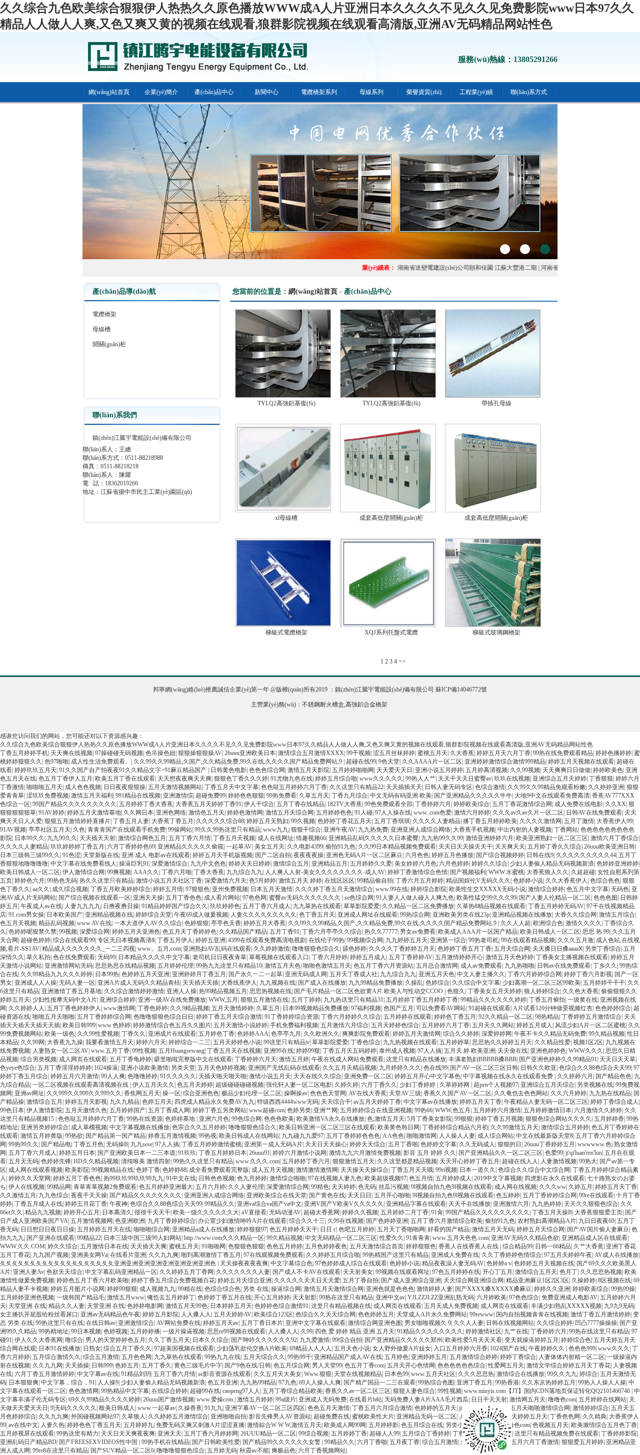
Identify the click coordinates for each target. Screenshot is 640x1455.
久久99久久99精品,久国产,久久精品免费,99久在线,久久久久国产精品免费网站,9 (239, 761)
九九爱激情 (315, 1339)
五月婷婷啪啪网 (353, 770)
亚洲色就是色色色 (390, 1288)
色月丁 (569, 1271)
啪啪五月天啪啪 (53, 1016)
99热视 (207, 1135)
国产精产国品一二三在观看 (380, 1382)
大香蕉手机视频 (474, 829)
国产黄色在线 (327, 1195)
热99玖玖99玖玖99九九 (134, 1178)
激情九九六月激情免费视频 (365, 1152)
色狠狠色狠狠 (246, 1246)
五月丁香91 (285, 931)
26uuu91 (259, 1152)
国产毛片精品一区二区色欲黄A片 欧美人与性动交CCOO (369, 991)
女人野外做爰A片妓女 (401, 1348)
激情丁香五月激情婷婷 (600, 1314)
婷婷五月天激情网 (416, 1033)
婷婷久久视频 (360, 1212)
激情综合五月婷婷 (565, 1127)
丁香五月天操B (552, 1212)
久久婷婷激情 (272, 948)
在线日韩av (101, 1322)
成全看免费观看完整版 (219, 1169)
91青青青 (418, 1237)
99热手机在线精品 (166, 1441)
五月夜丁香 (405, 1441)
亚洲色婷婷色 (548, 1050)
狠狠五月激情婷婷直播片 (77, 821)
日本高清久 (117, 1212)
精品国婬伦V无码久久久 (478, 880)
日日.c (328, 1229)
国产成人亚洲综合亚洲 (411, 1280)
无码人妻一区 (77, 982)
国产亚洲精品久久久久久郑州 (403, 1339)
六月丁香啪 (372, 1441)
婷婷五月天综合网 (540, 1229)
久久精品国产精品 (243, 931)
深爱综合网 (95, 931)
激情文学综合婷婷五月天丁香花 (568, 1365)
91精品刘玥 (136, 1373)
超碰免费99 (211, 795)
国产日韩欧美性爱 (216, 1441)
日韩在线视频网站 (510, 1322)
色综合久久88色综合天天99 (595, 1067)
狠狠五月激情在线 (264, 999)
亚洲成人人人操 (35, 982)
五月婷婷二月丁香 (404, 1212)
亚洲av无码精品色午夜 (110, 1314)
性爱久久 (392, 1237)
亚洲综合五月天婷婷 (559, 778)
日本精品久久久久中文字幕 (154, 957)
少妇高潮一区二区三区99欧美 (541, 982)
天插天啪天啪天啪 (222, 1076)
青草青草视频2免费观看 (105, 1186)
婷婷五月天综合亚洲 (245, 1280)
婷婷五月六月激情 (74, 1076)
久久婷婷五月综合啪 (333, 1254)
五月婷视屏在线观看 (27, 1433)
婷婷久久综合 (490, 863)
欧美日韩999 (79, 1025)
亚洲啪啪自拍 (228, 1416)
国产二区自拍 (273, 855)
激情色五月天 (206, 812)
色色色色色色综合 (462, 1365)
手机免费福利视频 (294, 1025)
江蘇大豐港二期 (497, 267)
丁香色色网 (565, 1416)
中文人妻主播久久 (481, 974)
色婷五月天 (157, 1101)
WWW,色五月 (452, 1110)
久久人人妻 (469, 1322)
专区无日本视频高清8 (126, 940)
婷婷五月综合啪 (336, 778)
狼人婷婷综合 (542, 991)
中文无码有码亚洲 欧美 (401, 795)
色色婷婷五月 (376, 1314)
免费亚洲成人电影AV (570, 1297)
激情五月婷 (294, 1059)
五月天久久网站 (493, 1025)
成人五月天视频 (273, 1169)
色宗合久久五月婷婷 (199, 1127)
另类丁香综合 (603, 948)
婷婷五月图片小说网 (77, 1288)
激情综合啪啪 (288, 1178)
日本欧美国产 (64, 914)
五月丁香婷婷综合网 (104, 1016)
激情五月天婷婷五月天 (518, 1416)
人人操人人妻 (457, 1135)
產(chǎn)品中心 (214, 92)
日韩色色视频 (216, 1178)
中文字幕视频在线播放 (140, 1127)
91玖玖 (187, 1152)
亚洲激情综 (178, 795)
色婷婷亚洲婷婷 (617, 863)
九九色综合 (53, 1195)
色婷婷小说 (528, 880)
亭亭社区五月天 (49, 829)
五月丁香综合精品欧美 (292, 1390)
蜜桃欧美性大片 (373, 1416)
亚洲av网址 (29, 1093)
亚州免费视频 (230, 889)
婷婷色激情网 (245, 812)
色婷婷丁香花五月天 (345, 821)
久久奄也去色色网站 (521, 1093)
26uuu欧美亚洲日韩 (609, 846)
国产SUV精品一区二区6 (122, 1450)
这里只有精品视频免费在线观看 (556, 1433)
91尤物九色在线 (291, 778)
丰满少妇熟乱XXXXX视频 (566, 1305)
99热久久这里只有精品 (203, 1161)
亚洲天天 (170, 1433)
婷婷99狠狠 (122, 1288)
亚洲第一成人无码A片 (273, 1144)
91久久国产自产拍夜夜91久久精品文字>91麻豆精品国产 (133, 770)
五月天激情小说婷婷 (241, 1025)
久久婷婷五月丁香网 (187, 1271)
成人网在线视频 (515, 1186)
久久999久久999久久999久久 (84, 1093)
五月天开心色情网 (411, 1365)
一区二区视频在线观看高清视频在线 (81, 1084)
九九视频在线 (278, 982)
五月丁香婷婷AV (410, 957)
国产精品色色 (614, 1076)
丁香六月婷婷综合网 (535, 974)
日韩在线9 (540, 855)
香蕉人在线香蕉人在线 (469, 1246)
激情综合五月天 (536, 1271)
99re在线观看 (596, 1195)
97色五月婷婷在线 (456, 1271)
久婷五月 (580, 1186)
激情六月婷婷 (472, 812)
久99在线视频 (346, 1220)
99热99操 (623, 1288)
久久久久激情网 (541, 821)
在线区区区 (339, 880)
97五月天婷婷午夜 (568, 1254)
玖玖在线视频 (512, 778)
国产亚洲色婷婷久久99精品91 (558, 1059)
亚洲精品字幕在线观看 (416, 1203)
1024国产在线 (508, 1348)
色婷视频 (116, 1331)
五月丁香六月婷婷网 (211, 1433)
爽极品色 (284, 1450)
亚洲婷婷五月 (429, 1356)
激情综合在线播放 (520, 1373)
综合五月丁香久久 (128, 1348)
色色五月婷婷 (284, 1246)
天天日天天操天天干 (465, 846)
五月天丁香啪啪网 (401, 1229)
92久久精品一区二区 (505, 1016)
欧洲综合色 (548, 923)
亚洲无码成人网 (306, 974)
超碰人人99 (385, 1433)
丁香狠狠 (601, 778)
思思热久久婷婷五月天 (502, 1042)
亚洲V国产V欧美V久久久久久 (344, 1203)
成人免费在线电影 (578, 804)
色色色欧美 (279, 1118)
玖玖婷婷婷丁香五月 (77, 846)
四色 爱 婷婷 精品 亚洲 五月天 (354, 1331)
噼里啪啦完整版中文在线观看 (193, 1059)
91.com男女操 (26, 914)
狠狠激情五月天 (353, 1161)
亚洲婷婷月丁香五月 (199, 974)
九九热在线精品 (610, 1093)
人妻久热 (52, 1424)
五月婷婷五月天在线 (104, 1229)
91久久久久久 (178, 1076)
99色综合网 (247, 1118)
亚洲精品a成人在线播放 (203, 1229)
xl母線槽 (286, 517)
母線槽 (101, 329)
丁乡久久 (605, 965)
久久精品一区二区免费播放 (418, 906)
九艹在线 (516, 1331)
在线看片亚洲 (128, 1254)
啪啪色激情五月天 (327, 965)
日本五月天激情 (271, 889)
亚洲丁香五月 (474, 1382)
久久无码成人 (477, 1144)
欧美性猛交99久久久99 (486, 897)
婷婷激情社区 (484, 1331)
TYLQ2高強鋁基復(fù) (287, 403)
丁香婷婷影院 (619, 1433)
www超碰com (266, 1110)
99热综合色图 (436, 1382)
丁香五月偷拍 (547, 999)
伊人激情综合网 (83, 872)
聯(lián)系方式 (528, 92)
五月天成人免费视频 (451, 1305)
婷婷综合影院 (428, 889)
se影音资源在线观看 (224, 1373)
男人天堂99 (327, 1365)
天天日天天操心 (326, 1144)
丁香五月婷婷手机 (24, 753)
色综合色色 (605, 880)
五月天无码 (23, 1161)
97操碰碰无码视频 (119, 753)
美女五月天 (269, 846)
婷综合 (589, 1373)
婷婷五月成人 (368, 957)
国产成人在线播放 (322, 982)
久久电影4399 (305, 846)
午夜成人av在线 (41, 906)
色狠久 (456, 991)
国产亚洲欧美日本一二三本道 (137, 1152)
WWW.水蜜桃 (506, 872)
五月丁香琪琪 (392, 821)
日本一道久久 (478, 1169)
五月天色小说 (352, 1348)
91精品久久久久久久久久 (430, 1331)
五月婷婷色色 (334, 812)
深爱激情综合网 (287, 1186)
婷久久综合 (63, 1246)
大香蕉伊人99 (614, 821)
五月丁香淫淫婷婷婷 (65, 1067)
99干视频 (358, 753)
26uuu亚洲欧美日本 (250, 753)
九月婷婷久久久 (400, 1067)
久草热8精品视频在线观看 (491, 906)
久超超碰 (583, 872)
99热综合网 (415, 914)
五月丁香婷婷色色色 (353, 1135)
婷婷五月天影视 (86, 1101)
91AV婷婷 (51, 812)
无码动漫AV (285, 1212)
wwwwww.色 (595, 1144)
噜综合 (74, 1339)
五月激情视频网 (91, 1220)
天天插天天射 (98, 838)
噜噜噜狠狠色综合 (180, 1450)
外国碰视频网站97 (95, 1416)
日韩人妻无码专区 (448, 787)
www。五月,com (159, 948)
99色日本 (12, 1110)
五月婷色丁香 (216, 1033)
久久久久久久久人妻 (243, 1271)
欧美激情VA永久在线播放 (330, 1118)
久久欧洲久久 (322, 1033)
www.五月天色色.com (460, 1237)
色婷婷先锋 (56, 1161)
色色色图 (606, 897)
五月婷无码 (222, 1450)
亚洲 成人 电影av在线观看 (156, 855)
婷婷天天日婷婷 (249, 863)
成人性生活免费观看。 (101, 761)
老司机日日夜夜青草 (219, 957)
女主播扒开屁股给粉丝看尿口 (39, 1314)
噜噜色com (562, 1399)
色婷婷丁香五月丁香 (465, 948)
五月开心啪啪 (392, 1195)
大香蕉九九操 (65, 1042)
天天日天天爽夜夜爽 (128, 1433)
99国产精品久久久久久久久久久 (74, 804)
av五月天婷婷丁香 (377, 1101)
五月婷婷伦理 (176, 965)
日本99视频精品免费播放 (315, 1008)
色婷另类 (299, 1110)
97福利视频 (366, 1008)
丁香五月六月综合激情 (382, 1407)
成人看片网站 (222, 897)
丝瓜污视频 (393, 1186)
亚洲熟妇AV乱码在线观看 (217, 948)
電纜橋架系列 (319, 92)
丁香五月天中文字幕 (231, 787)
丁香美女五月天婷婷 (495, 991)
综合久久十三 (307, 1220)
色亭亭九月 (286, 1033)
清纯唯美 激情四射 (145, 1161)
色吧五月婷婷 (356, 1229)
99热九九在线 (222, 1356)
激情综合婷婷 (546, 889)
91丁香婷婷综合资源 (291, 1016)
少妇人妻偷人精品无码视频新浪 (552, 863)
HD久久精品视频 (96, 1161)
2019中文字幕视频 (498, 1178)
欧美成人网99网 (345, 1424)
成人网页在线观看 (83, 1059)
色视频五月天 (550, 1424)
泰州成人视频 (397, 1050)
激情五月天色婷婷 (510, 957)
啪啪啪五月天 (44, 787)
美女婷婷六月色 (415, 863)
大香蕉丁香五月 (173, 821)
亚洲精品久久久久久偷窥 (191, 846)
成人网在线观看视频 (35, 1169)
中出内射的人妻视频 (525, 829)
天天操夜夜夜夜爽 (244, 1263)
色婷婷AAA (252, 1033)
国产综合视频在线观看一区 (94, 897)
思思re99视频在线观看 (236, 1331)
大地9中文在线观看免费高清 (552, 795)
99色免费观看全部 (388, 804)
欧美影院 (77, 1169)
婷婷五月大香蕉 (265, 923)
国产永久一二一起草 (255, 974)
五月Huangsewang (181, 1050)
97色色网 (254, 897)
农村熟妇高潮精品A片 (547, 1220)
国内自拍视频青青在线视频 (532, 1314)
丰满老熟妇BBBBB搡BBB (482, 1059)
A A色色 (393, 1135)
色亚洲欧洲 (130, 1220)
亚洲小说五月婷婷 (439, 770)
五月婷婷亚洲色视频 (27, 1297)
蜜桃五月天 (433, 753)
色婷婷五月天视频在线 (544, 1263)
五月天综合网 (512, 948)
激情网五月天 (528, 1399)
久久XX (615, 804)
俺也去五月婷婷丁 (171, 1297)
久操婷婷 (584, 1280)
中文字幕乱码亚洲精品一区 (121, 1271)
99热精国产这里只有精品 (395, 1254)
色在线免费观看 (74, 957)
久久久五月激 (576, 940)
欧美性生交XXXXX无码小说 (487, 889)
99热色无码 (62, 880)
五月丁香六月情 (189, 838)
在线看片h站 (365, 1399)
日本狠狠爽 (23, 1382)
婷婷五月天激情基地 (94, 812)
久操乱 (414, 982)
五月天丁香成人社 (354, 974)
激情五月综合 (617, 914)
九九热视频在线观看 (410, 1042)
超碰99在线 (205, 1390)
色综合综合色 (222, 1288)
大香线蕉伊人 (239, 982)
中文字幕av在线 (97, 1373)
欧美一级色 (59, 1033)
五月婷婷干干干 (604, 982)
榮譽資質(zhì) (424, 92)
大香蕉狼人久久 (547, 872)
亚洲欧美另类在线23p (461, 914)
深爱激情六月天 (225, 880)
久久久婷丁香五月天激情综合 (334, 889)
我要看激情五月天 (110, 1042)
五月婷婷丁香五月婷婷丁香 (422, 999)
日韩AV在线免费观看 (594, 812)
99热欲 (74, 1135)
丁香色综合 (365, 1042)
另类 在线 (255, 1288)
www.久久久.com (258, 1161)
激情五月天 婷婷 (300, 880)
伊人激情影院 (44, 1110)
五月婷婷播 (145, 1331)
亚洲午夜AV (340, 829)
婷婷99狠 (308, 1050)
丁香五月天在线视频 (234, 1050)
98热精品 (547, 1016)
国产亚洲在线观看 (50, 1237)
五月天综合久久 (264, 1356)
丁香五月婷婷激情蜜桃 (212, 1144)
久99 (306, 1331)
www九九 (275, 829)
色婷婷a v (499, 1263)
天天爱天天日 (394, 770)
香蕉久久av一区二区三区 (357, 1390)
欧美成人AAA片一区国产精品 (478, 931)
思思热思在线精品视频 (125, 965)
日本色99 (396, 1373)
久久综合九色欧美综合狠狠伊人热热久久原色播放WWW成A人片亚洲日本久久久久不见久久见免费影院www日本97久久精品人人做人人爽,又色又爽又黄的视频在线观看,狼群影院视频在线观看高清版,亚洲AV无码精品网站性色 (296, 744)
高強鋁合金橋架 (367, 704)
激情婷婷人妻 (434, 1288)
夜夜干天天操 (89, 1195)
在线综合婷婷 (170, 1390)
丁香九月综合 (350, 795)
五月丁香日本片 (262, 1322)
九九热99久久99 (442, 838)
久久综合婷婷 (554, 1322)
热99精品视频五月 (223, 991)
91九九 (213, 1407)
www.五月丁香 (110, 1050)
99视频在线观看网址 (403, 1271)
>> (402, 661)
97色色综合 (524, 1297)
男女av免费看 (418, 931)
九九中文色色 (208, 863)
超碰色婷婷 (35, 940)
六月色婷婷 (454, 863)
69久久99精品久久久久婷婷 (104, 1399)
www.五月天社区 (433, 1373)
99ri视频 (446, 1169)
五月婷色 (396, 1356)
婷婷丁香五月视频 (499, 1118)
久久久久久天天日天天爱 (307, 1280)
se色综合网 (359, 897)
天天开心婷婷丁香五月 (470, 1161)
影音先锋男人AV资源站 (280, 1416)
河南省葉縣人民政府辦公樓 (558, 267)
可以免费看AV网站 (441, 1008)
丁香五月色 (89, 1144)
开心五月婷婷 (272, 1297)
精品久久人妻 (66, 1305)
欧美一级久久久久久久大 (206, 1212)
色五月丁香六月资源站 (384, 965)
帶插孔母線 (497, 403)
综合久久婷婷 (461, 1033)
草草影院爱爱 (362, 906)
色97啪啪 (56, 761)
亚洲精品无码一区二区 (426, 1416)
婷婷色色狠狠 (246, 795)
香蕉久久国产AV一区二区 (458, 1093)
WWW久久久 (585, 1050)
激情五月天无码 (493, 1229)
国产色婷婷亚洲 (387, 1220)
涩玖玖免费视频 (47, 795)
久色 (79, 829)
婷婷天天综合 (368, 1144)
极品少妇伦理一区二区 (252, 1093)
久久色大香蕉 (580, 991)
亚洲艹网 (326, 1110)
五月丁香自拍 (360, 1280)
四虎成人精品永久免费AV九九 (214, 1101)
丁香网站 (566, 829)
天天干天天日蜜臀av (465, 778)
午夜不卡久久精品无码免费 (550, 1033)
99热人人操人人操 (602, 1382)
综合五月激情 (101, 1356)
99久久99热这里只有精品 (227, 829)
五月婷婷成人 (454, 1178)
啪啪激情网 (421, 1135)
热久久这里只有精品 (107, 880)
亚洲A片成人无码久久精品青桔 (139, 982)
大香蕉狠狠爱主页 (598, 1212)
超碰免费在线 (332, 1416)
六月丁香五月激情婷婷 (44, 1373)
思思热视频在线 (271, 991)
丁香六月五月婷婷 (420, 880)
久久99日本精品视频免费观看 (397, 846)
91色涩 (71, 855)
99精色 (320, 1186)
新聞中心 (266, 92)
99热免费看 (281, 795)
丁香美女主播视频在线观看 (572, 957)
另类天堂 (183, 1067)
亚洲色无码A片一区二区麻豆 (364, 855)
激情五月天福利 (92, 795)
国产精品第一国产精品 (116, 1135)
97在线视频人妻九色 (335, 1178)
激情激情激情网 (317, 1169)
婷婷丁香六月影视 (588, 974)
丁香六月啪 (177, 872)
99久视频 (303, 821)
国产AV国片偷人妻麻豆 (598, 1229)
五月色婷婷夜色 (326, 1246)
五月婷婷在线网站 (602, 1399)
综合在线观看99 (74, 940)
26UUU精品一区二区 (268, 1433)
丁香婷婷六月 (433, 804)
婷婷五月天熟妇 (267, 821)
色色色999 (582, 1348)
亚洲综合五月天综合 (547, 1084)
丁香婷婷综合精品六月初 (455, 1127)
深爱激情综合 (170, 863)
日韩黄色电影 (228, 770)
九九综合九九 (244, 872)
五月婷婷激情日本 (548, 1110)
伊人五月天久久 (153, 1084)
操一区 (171, 1093)
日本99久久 (29, 838)
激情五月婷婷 (255, 1399)
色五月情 (421, 1178)
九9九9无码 (619, 1305)
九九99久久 (62, 838)
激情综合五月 (291, 863)
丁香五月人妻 (131, 821)
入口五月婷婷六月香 (461, 1348)
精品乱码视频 (56, 923)
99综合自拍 (347, 1339)
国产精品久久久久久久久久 (146, 1195)
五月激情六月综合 (344, 1025)
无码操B (117, 1144)
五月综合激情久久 (56, 1356)
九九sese (141, 1144)
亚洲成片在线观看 (172, 1033)
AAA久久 (146, 872)
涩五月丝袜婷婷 (394, 753)
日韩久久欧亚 (538, 1067)
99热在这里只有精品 (346, 1297)
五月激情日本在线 (104, 1246)
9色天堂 (389, 761)
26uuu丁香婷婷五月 (549, 1144)
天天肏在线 (513, 1050)
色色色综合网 (267, 770)
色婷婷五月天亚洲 (146, 974)
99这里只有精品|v (287, 1042)
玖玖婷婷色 (225, 906)
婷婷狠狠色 (421, 1246)
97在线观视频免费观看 (274, 1254)
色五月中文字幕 (587, 889)
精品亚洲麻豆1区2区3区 (537, 1280)
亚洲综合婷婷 (118, 999)
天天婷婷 (344, 1186)
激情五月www (125, 1297)
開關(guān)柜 (109, 344)
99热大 (588, 1161)
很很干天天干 (152, 1212)
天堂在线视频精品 (358, 1373)
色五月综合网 (292, 1365)
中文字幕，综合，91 (68, 1382)
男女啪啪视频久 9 (427, 1322)
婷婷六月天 (151, 1042)
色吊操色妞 (161, 753)
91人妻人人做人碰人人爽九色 (415, 897)
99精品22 (89, 1237)
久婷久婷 (346, 1084)
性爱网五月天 (506, 1365)
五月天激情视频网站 (175, 787)
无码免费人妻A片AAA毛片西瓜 (426, 1399)
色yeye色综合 (17, 1067)
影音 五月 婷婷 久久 (430, 1152)
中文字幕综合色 (291, 1263)
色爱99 (554, 1152)
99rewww (482, 1314)
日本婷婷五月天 (231, 1305)
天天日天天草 (618, 1059)
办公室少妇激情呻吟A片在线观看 (242, 1220)
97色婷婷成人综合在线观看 (351, 1263)
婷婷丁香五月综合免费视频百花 (173, 1280)
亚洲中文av (390, 1297)
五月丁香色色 (184, 897)
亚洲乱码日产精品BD (28, 1441)
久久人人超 (515, 923)
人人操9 (108, 1382)
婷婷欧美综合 (472, 804)
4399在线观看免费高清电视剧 (267, 940)
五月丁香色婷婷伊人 (74, 1008)
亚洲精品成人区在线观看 (595, 1237)
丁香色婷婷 (153, 1008)
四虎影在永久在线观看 (554, 1178)
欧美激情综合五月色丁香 (604, 1424)
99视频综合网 (365, 940)
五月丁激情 (579, 821)
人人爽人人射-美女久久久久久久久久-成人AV (325, 872)
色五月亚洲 (223, 1382)
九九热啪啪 (519, 965)
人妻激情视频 (558, 1161)
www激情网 (119, 1008)
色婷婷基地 (180, 1118)
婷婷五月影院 (160, 1314)
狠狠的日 (510, 1144)
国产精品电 (56, 1144)
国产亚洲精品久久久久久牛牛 (473, 795)
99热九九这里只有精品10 (229, 965)
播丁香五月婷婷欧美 (490, 821)
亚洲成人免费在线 (455, 1254)
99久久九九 (562, 1373)
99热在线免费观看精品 (563, 753)
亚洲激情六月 (511, 1203)
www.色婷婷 (114, 1025)
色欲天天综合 (64, 1271)
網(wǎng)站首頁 (109, 92)
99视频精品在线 (113, 1169)
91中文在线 (181, 1178)
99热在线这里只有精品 (599, 1331)
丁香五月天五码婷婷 (349, 1050)
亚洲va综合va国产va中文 (269, 1203)
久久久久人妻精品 (436, 821)
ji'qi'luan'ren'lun (584, 1152)
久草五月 (268, 1008)
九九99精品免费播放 (375, 982)
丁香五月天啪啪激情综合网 (534, 1407)
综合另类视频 (38, 1059)
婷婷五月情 (168, 889)
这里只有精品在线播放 (416, 1059)
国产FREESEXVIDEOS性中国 (99, 1441)
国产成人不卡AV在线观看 (306, 1271)
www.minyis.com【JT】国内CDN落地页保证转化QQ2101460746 (548, 1390)
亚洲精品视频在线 (109, 914)
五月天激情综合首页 (377, 1246)
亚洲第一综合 (448, 940)
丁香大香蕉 (209, 872)
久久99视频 (525, 770)
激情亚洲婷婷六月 (490, 838)
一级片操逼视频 (183, 1331)
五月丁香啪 (403, 1144)
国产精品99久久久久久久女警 (282, 1441)
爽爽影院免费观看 (366, 1033)
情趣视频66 (311, 838)
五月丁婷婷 (306, 999)
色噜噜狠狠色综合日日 (164, 1016)
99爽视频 (119, 872)
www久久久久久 (381, 778)
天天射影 (304, 1297)
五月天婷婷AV (233, 1314)
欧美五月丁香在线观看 (125, 778)
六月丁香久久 (379, 1084)
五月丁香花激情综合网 (522, 804)
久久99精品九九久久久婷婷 (56, 974)
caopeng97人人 (241, 1390)
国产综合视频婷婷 (500, 855)
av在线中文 (23, 1424)
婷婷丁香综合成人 (614, 1101)
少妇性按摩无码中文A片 (64, 999)
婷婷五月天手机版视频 (222, 855)
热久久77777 (381, 931)
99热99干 (300, 1356)
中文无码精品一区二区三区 (341, 1237)
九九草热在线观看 (317, 906)
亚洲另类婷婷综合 (44, 1127)
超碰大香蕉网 (322, 1212)
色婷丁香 (148, 1169)
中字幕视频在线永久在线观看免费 (508, 1076)
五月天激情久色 (86, 1110)
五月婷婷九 (139, 1424)
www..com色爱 (433, 812)
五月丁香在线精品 (300, 804)
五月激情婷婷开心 (459, 957)
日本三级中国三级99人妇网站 (143, 1237)
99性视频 (144, 1050)
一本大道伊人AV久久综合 (148, 923)
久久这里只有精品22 (357, 787)
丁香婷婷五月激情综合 (592, 1016)
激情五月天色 (282, 965)
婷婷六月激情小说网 (299, 1152)
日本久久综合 (210, 1339)
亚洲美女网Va (89, 1254)
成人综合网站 (496, 1135)
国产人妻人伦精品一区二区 (555, 897)
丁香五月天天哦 (412, 1169)
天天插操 (77, 1365)
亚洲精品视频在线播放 (522, 914)
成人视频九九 (158, 1288)
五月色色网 (137, 1356)
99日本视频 (86, 1331)
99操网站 (180, 829)
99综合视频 (313, 1433)
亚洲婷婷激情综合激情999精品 (505, 761)
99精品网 (59, 1186)
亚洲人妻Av (28, 1271)
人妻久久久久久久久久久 (263, 914)
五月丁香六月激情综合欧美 (446, 1220)
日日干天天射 (489, 1399)
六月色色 (417, 855)
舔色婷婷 (354, 948)
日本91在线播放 (59, 1348)
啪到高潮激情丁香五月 (211, 1254)
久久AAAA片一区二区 (432, 761)
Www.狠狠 (318, 1373)
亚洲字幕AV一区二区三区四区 (265, 1407)
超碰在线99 (361, 761)
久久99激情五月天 (514, 1127)
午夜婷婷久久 (547, 1348)
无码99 (107, 957)
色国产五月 (399, 1008)
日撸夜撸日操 (121, 906)
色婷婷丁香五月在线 (225, 1297)
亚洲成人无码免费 (322, 1399)
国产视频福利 (468, 872)
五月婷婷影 (383, 1424)
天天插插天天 (404, 787)
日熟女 (92, 1348)
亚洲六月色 (214, 1118)
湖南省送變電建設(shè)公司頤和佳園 (426, 267)
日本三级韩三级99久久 (30, 855)
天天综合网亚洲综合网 (474, 1280)
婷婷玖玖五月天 (35, 770)
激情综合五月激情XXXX (311, 753)
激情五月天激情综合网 (334, 1288)
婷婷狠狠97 (252, 1229)
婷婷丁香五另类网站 (219, 1110)
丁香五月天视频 (234, 838)
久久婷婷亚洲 (606, 787)
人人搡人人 (196, 1314)
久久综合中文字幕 (476, 982)
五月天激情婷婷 (233, 1008)
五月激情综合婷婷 (474, 1356)
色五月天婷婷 (195, 1084)
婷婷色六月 (29, 880)
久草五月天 (314, 795)
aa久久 (41, 889)
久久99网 (32, 1042)
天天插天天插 (200, 982)
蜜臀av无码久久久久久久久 (305, 897)
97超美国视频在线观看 (184, 1348)
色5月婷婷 (262, 880)
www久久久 (614, 1348)
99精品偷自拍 (375, 880)
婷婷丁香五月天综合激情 (229, 1016)
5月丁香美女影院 (429, 1118)
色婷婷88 (174, 1169)
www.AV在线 (94, 923)
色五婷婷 (508, 1195)
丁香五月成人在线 (38, 1203)
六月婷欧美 (491, 1297)
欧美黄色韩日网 (399, 1127)
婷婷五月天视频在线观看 (581, 761)
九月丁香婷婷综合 (172, 1220)
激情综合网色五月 (142, 838)
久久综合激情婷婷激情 (134, 991)
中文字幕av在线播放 (430, 1101)
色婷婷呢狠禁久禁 (32, 931)
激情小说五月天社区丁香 (169, 880)
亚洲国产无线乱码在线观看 (284, 1067)
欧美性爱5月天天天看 (473, 1339)
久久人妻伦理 (246, 1186)
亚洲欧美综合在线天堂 (276, 1195)
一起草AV (239, 846)
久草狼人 (134, 1416)
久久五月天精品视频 (349, 1067)
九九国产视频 (50, 1254)
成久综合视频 (70, 889)
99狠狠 (463, 1118)
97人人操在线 (393, 812)
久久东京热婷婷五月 (549, 1382)
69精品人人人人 (311, 1348)
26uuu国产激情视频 (168, 1399)
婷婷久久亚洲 (552, 1288)
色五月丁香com (364, 1365)
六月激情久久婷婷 (598, 1110)
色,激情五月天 (385, 1118)
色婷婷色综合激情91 (281, 1305)
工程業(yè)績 (476, 92)
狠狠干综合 (306, 829)
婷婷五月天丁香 (481, 1101)
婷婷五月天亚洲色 (136, 931)
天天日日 (360, 1195)
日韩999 (102, 1365)
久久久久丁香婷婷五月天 (402, 948)
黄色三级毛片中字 (198, 1365)
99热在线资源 (144, 1118)
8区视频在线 (614, 1280)
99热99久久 (23, 1144)
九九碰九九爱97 (303, 1135)
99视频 (68, 931)
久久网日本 (139, 812)
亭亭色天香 (226, 923)
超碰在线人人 (520, 1161)
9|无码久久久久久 (73, 1407)
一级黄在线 (583, 999)
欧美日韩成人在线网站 (249, 1135)
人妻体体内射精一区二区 (571, 1356)
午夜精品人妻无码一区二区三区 (546, 1101)
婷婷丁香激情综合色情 (418, 872)
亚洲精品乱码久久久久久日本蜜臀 (373, 838)
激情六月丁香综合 (614, 838)
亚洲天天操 (148, 897)
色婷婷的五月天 (435, 1407)
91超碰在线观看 (489, 1008)
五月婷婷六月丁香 (446, 1025)
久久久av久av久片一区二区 (528, 812)
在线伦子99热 (326, 940)
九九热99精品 (258, 1382)
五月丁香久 (157, 1365)
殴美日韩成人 (117, 1407)
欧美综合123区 (273, 1314)
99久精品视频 (606, 1033)
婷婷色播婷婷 (614, 753)
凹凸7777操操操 (596, 1322)
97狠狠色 (198, 889)
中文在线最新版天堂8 (544, 1135)
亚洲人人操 (181, 991)
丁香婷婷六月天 (255, 1059)
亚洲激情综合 (136, 1322)
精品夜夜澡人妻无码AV (453, 1263)
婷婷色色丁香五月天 (94, 1424)
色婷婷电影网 (145, 1305)
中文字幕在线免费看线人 (83, 863)
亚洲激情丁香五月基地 (72, 991)
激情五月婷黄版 (41, 1135)
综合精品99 (517, 1246)
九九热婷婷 (547, 1203)
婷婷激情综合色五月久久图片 (172, 1025)
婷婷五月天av (220, 1322)
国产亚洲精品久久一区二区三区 (500, 1152)
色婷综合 (438, 982)
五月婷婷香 (609, 1118)
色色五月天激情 (329, 1407)
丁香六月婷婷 (330, 957)
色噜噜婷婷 (143, 1076)
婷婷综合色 (576, 1339)
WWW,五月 (223, 999)
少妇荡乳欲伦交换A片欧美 (251, 1348)
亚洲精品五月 (330, 863)
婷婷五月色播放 (453, 855)
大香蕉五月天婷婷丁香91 (209, 804)
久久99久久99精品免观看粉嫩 (547, 787)
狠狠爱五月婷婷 (583, 1441)
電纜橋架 (104, 314)
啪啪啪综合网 (152, 1229)
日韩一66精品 (553, 1246)
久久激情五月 (18, 1195)
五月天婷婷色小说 (237, 1042)
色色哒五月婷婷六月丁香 (294, 787)
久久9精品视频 (189, 1008)
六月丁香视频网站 (322, 1450)
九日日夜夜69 (596, 1220)
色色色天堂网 (328, 1093)
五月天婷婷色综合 (395, 1025)
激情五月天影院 (309, 770)
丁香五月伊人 (175, 940)
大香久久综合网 (575, 914)
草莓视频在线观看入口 (279, 957)
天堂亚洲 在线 (27, 1305)
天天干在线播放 (469, 1203)
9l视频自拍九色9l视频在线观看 (451, 1186)
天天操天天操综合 (364, 1169)
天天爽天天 (510, 846)
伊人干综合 (259, 804)
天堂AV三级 (405, 1093)
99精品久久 (219, 1203)
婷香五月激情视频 (172, 1135)
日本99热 (107, 974)
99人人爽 (113, 1076)
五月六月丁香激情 (535, 1441)
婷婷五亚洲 (211, 940)
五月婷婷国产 (128, 1110)
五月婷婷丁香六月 (306, 1161)
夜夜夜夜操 (309, 855)
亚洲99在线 (279, 1050)
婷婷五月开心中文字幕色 (427, 1076)
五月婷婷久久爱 (371, 863)
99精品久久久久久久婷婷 (493, 999)
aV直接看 (254, 1212)
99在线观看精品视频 (528, 940)
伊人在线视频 (26, 1186)
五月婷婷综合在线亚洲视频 (376, 1110)
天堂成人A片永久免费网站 (431, 1314)
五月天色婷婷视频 (222, 1067)
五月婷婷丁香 (349, 1433)
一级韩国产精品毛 (80, 1297)
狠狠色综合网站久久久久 (559, 1118)
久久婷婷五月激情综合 (178, 1416)
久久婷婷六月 (575, 1076)
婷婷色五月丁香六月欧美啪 (92, 1280)
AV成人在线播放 (616, 1254)
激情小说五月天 (270, 1076)
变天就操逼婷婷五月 (531, 1339)
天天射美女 (358, 1271)
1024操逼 (106, 1067)
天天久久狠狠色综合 (591, 1203)
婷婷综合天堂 (154, 914)
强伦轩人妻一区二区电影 (299, 1084)
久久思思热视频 (601, 1271)
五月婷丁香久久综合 (555, 846)
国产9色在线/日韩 (247, 1365)
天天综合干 (336, 1101)
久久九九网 (47, 1365)
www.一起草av (157, 1407)
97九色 (287, 1382)
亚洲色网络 (171, 812)
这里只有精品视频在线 (341, 1305)
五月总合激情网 (437, 965)
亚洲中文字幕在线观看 (316, 1322)
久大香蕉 (462, 753)
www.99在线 (392, 889)
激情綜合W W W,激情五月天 (284, 1424)
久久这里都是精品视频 (407, 1161)
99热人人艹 (421, 778)
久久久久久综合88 (220, 821)
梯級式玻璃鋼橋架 (496, 632)
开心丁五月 (497, 1271)
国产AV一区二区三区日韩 (484, 1067)
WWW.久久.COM (22, 1246)
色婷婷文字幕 (438, 1144)
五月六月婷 (211, 1186)
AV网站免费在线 (178, 1322)
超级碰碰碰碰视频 (240, 1084)
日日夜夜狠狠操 (125, 787)
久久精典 (594, 1416)
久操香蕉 (190, 1407)
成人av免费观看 (481, 965)
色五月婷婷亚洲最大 (166, 1186)
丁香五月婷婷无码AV (556, 906)
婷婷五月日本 (77, 1152)
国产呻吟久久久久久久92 (264, 1339)
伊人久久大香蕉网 (38, 1339)
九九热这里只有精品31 (354, 999)
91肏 (437, 1212)
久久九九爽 (163, 1254)
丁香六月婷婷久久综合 (351, 1016)
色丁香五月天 (317, 914)
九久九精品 (125, 1101)
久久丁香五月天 (169, 1339)
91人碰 (363, 812)
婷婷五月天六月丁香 (503, 753)
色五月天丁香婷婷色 (189, 931)
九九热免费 (373, 829)
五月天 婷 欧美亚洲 (469, 1050)
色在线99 (436, 1067)
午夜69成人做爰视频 (201, 914)
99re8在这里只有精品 (60, 1450)
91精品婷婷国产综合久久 (175, 906)
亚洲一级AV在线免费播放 (172, 999)
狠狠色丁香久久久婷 (241, 778)
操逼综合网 (286, 1288)
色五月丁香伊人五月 (65, 778)
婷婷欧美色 (608, 770)
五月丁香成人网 (169, 1110)
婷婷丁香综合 (518, 1356)
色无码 (367, 1186)
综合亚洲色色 (201, 1093)
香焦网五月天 (142, 1093)
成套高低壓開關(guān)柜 (391, 517)
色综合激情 (490, 787)
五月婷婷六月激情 (497, 1110)
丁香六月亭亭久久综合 (332, 931)
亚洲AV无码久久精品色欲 (525, 1237)
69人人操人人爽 (320, 1382)
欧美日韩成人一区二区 (30, 872)
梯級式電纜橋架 (287, 632)
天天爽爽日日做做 (566, 770)
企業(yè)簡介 (161, 92)
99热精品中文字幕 (125, 1390)
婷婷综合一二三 (189, 1042)
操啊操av (296, 1093)
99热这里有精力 (77, 1433)
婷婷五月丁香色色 (77, 1178)
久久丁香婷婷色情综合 (512, 1254)
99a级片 (286, 1399)
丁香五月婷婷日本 (222, 1152)
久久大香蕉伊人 (567, 880)
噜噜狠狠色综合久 (316, 948)
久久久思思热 (476, 1373)
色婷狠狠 (196, 923)
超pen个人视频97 (496, 1084)
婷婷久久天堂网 (29, 1178)
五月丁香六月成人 (266, 906)
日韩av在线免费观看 (563, 965)
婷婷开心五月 (82, 1212)
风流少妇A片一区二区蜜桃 (590, 1025)
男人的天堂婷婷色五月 (116, 1339)
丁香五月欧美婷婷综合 (120, 889)
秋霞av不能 (254, 1450)
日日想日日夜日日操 (47, 1229)
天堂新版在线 (101, 855)
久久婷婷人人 (26, 1008)
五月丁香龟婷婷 (131, 1059)
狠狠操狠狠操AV (200, 753)
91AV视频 (13, 829)
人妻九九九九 (82, 906)
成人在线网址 (276, 838)
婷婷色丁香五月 (455, 1016)
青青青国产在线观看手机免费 (127, 829)
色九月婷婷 (252, 1178)
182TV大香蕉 (344, 804)
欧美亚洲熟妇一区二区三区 (552, 838)
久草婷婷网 (455, 1084)
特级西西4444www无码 (287, 1101)
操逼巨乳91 (134, 863)
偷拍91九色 (341, 846)
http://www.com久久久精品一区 (224, 1237)
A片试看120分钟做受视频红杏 (552, 1008)
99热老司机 (483, 940)
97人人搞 (430, 1050)
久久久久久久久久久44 (586, 855)
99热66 (423, 1110)
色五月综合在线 (422, 1424)
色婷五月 (127, 1365)
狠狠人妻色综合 (414, 1390)
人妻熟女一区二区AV (60, 1050)
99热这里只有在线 (60, 1322)
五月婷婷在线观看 (408, 1016)
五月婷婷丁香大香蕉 (146, 804)
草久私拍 (38, 957)
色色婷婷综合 (613, 1008)
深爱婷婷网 (497, 1033)
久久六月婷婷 (568, 1093)
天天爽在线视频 (71, 753)
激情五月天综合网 (290, 812)
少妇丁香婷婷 (418, 1084)
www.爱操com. (215, 1399)
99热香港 (507, 1382)
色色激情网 (83, 1390)
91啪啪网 (214, 1246)
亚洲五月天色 (436, 974)
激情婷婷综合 (590, 1407)
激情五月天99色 (187, 1305)
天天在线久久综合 (318, 1076)
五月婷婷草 (455, 1042)
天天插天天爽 (148, 1246)
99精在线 (190, 1288)
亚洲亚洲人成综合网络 (420, 829)
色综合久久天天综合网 (326, 1314)
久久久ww (552, 1186)
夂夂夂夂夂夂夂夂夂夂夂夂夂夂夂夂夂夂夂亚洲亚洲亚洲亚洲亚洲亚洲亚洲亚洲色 (109, 1263)
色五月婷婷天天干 (294, 1229)
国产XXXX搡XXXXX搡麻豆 (493, 1288)
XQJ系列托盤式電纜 (391, 632)
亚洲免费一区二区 (368, 1076)
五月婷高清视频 (487, 770)
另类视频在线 (595, 1084)
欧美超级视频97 (385, 1178)
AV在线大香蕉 (367, 1093)
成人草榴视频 (89, 1127)
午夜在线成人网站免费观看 (348, 1059)
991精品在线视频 (138, 795)
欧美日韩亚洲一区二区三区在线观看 (327, 1127)
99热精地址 (53, 1331)
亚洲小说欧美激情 (144, 1067)
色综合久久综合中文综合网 (534, 1169)
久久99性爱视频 (98, 1033)
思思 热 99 (596, 931)
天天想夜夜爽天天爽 (185, 778)
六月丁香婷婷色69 (131, 846)
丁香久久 (134, 1033)
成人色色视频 (83, 787)
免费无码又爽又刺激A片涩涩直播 (200, 1424)
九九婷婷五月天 (407, 940)
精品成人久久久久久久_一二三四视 (88, 948)
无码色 (620, 889)
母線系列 (372, 92)
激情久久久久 (584, 923)
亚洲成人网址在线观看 (368, 914)
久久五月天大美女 (278, 1373)
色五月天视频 (18, 923)
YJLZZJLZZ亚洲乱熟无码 (441, 1297)
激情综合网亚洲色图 (375, 1322)
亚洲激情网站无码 (68, 965)
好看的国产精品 (449, 1229)
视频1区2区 (588, 1042)
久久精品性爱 (552, 1042)
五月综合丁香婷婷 (426, 1433)
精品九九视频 (43, 1212)
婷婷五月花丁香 (86, 1203)
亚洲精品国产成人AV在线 (348, 1356)
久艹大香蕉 (589, 1246)
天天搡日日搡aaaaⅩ (557, 948)
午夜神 (119, 1203)
